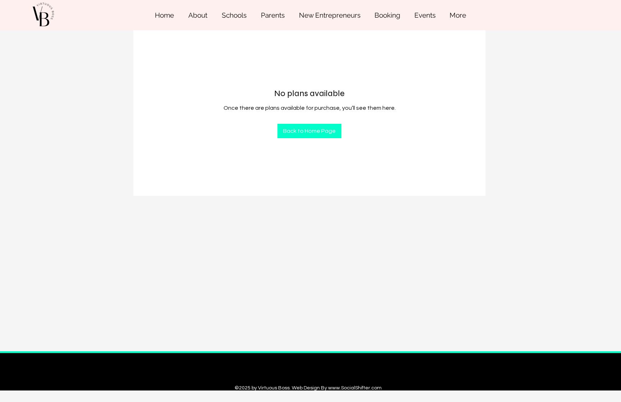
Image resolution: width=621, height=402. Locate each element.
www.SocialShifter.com (355, 387)
